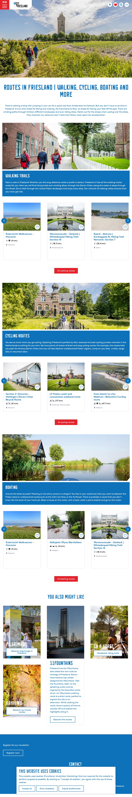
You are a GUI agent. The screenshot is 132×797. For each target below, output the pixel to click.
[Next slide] (128, 220)
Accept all (27, 788)
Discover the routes (62, 719)
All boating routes (66, 579)
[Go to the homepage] (20, 4)
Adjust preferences (71, 788)
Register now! (13, 753)
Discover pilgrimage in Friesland (22, 652)
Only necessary (47, 788)
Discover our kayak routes (22, 711)
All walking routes (66, 271)
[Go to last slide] (4, 220)
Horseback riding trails (108, 653)
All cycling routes (66, 422)
